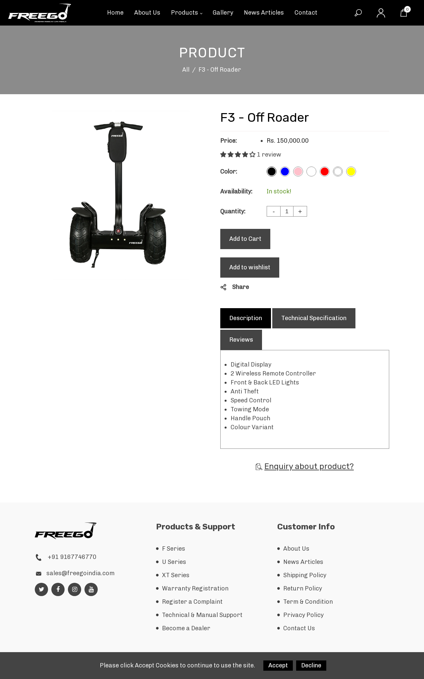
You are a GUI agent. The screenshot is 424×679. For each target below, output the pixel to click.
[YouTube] (91, 589)
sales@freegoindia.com (80, 573)
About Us (296, 548)
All (185, 69)
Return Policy (302, 588)
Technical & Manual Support (202, 615)
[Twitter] (41, 589)
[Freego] (39, 12)
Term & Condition (308, 601)
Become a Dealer (186, 628)
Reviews (241, 339)
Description (245, 318)
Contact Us (299, 628)
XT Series (175, 575)
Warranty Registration (195, 588)
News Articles (303, 562)
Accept (278, 665)
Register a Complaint (192, 601)
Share (240, 287)
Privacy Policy (303, 615)
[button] (238, 154)
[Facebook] (58, 589)
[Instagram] (74, 589)
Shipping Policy (304, 575)
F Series (173, 548)
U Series (174, 562)
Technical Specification (313, 318)
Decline (311, 665)
